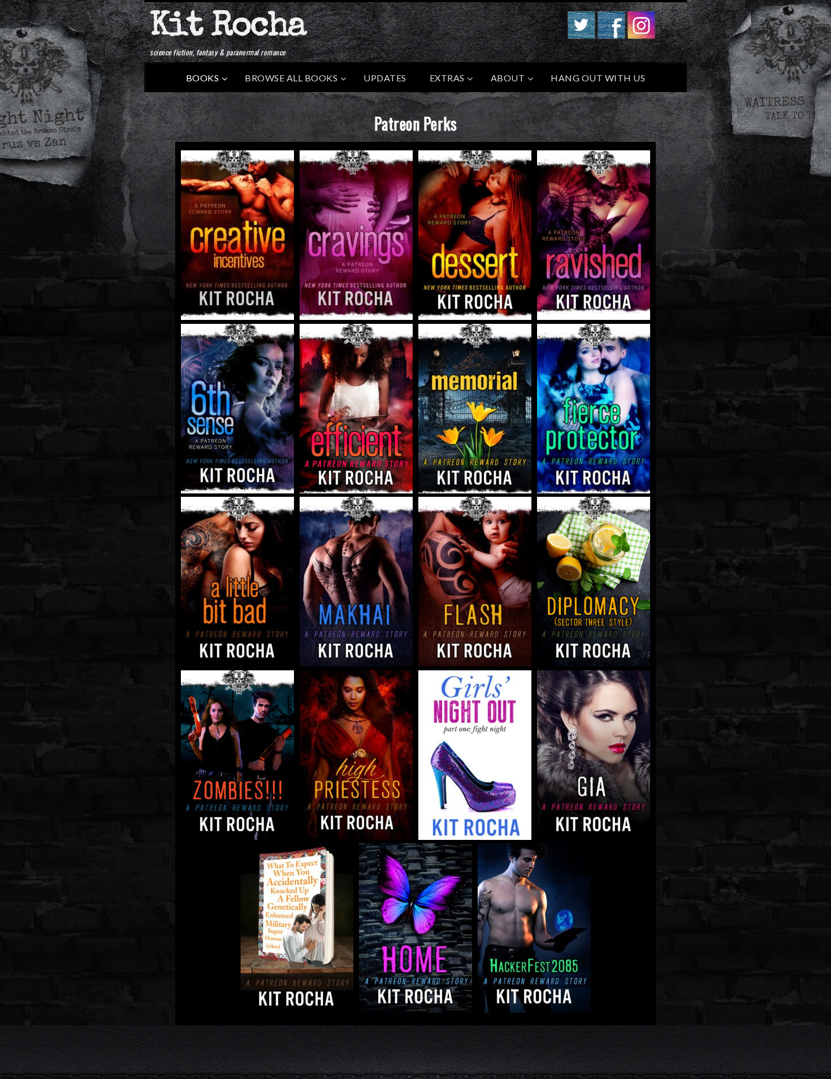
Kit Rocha (228, 28)
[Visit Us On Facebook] (611, 35)
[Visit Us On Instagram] (641, 35)
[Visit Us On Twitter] (581, 35)
